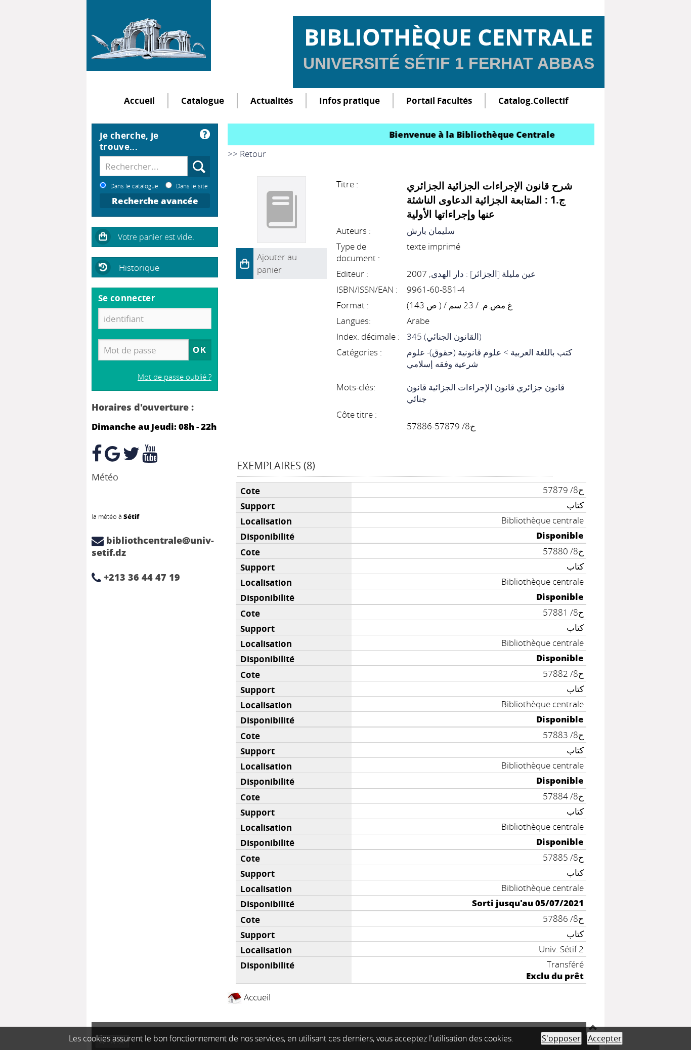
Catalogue (202, 100)
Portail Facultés (439, 100)
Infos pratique (349, 100)
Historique (139, 267)
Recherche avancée (155, 201)
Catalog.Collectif (533, 100)
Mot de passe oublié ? (174, 377)
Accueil (139, 100)
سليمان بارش (431, 230)
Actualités (271, 100)
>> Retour (247, 153)
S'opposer (561, 1038)
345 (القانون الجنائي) (444, 336)
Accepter (605, 1038)
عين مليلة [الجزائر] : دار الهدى (483, 273)
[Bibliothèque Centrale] (149, 35)
